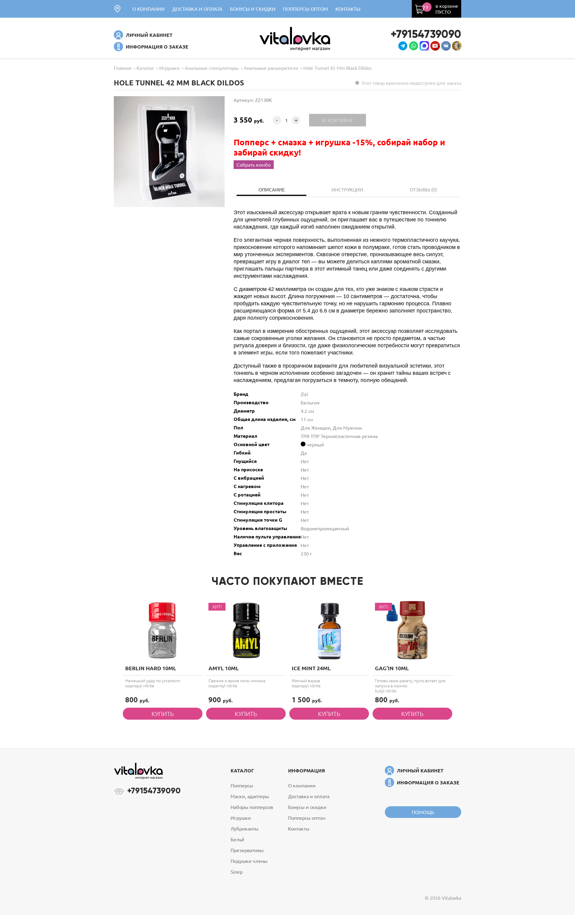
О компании (148, 9)
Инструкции (347, 189)
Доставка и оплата (197, 9)
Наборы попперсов (252, 807)
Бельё (237, 839)
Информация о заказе (157, 46)
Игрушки (241, 818)
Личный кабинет (149, 35)
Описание (271, 189)
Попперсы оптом (305, 9)
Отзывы (423, 189)
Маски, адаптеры (250, 796)
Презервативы (247, 850)
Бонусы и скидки (253, 9)
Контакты (348, 9)
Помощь (423, 812)
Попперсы (242, 785)
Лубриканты (244, 828)
